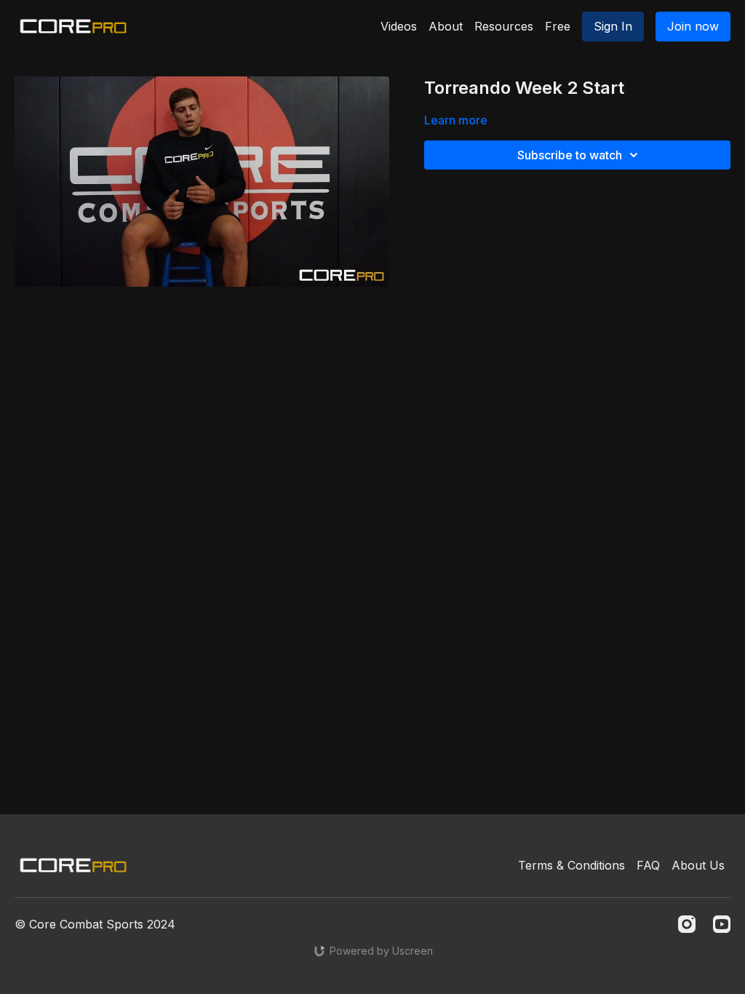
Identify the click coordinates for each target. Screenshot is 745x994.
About (446, 26)
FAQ (648, 865)
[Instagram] (687, 924)
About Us (698, 865)
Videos (399, 26)
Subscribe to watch (569, 155)
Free (557, 26)
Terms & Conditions (571, 865)
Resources (503, 26)
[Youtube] (721, 924)
